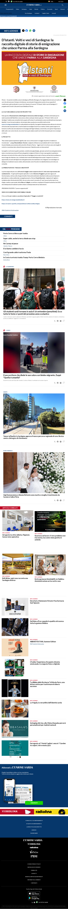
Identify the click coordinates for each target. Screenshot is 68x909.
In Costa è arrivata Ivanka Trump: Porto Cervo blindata (24, 257)
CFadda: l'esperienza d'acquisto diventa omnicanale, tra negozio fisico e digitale (45, 663)
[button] (23, 30)
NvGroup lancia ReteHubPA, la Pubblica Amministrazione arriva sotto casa (49, 580)
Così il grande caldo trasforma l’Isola (17, 252)
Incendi (54, 13)
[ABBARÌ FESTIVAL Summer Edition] (15, 647)
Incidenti (37, 13)
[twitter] (6, 1)
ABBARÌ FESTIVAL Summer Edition (43, 642)
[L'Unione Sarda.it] (34, 5)
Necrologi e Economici (34, 867)
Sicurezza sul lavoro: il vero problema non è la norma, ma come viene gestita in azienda (50, 538)
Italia (30, 9)
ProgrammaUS (9, 9)
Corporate (34, 883)
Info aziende (11, 31)
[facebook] (9, 1)
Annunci (62, 9)
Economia (49, 9)
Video (17, 9)
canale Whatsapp (60, 96)
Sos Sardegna (28, 13)
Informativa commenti (34, 879)
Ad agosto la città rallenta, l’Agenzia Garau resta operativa (16, 536)
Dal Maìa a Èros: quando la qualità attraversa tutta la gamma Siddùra (47, 622)
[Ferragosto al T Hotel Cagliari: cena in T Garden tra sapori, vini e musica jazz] (15, 749)
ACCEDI (60, 1)
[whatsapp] (11, 1)
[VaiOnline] (34, 852)
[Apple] (34, 893)
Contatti (34, 873)
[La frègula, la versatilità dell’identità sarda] (15, 708)
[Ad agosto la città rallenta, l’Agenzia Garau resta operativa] (17, 520)
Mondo (36, 9)
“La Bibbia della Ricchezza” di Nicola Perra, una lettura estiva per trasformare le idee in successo (47, 684)
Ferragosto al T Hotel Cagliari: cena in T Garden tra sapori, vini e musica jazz (48, 744)
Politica (43, 9)
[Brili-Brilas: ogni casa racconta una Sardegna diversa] (17, 564)
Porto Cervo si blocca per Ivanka (15, 233)
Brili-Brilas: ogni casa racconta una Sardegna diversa (15, 579)
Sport (56, 9)
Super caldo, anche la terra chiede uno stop (19, 238)
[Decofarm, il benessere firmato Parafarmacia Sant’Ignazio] (15, 607)
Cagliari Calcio (45, 13)
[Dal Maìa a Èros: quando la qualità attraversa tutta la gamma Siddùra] (15, 627)
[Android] (34, 898)
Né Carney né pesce (10, 244)
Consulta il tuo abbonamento (34, 820)
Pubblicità (34, 870)
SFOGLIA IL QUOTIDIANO (8, 16)
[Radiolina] (51, 812)
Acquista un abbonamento (34, 823)
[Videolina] (17, 811)
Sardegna (24, 9)
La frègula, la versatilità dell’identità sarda (46, 703)
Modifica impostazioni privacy (34, 876)
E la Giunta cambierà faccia (13, 249)
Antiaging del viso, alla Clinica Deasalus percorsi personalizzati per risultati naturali (48, 724)
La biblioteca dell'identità (34, 826)
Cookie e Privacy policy (34, 864)
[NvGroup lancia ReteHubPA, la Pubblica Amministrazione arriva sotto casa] (50, 564)
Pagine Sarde (34, 833)
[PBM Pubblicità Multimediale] (34, 856)
